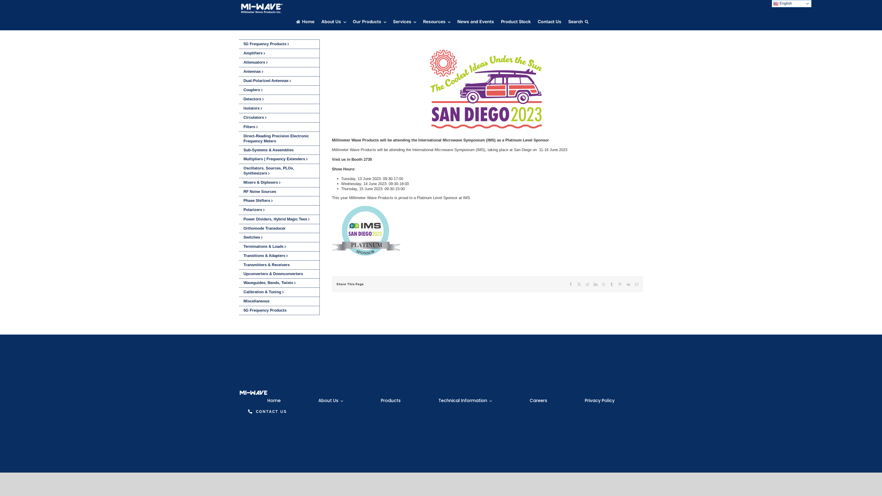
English (785, 3)
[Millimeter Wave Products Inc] (262, 5)
